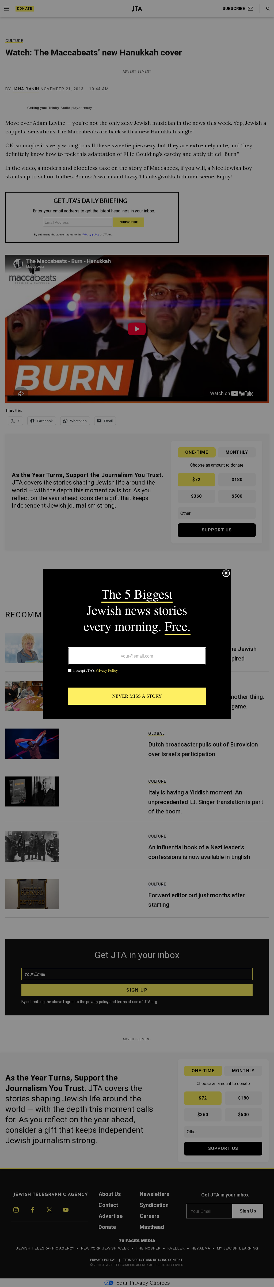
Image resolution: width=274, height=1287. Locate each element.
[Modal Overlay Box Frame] (137, 644)
